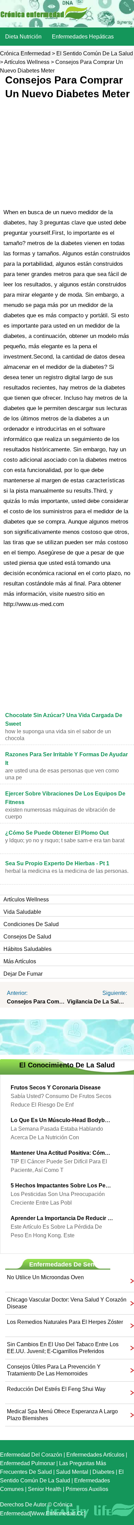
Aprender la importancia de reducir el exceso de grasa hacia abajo (62, 1218)
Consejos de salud (27, 937)
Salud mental (72, 1472)
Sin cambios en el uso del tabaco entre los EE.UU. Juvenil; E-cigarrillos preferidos (63, 1347)
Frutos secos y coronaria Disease (56, 1087)
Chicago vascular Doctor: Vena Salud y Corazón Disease (66, 1303)
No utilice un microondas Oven (45, 1277)
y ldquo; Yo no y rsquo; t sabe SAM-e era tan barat (64, 840)
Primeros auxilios (87, 1489)
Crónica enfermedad (25, 53)
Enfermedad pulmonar (27, 1463)
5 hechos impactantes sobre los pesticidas (62, 1185)
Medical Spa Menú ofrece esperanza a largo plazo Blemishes (62, 1414)
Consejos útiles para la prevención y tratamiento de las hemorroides (54, 1370)
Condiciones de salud (31, 924)
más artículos (19, 961)
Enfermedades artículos (95, 1455)
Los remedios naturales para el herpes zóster (65, 1322)
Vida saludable (22, 912)
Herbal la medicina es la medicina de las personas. (67, 871)
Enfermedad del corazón (31, 1455)
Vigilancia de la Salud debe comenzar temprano (97, 1002)
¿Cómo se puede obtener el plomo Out (57, 833)
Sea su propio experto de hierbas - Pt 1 (57, 863)
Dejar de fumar (23, 974)
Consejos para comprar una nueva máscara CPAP (37, 1002)
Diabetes (103, 1472)
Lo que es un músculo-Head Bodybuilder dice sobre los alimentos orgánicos (62, 1120)
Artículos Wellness (26, 62)
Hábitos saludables (27, 949)
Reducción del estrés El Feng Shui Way (56, 1389)
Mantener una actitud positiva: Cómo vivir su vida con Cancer (62, 1153)
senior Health (45, 1489)
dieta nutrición (23, 37)
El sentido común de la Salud (94, 53)
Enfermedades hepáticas (83, 37)
